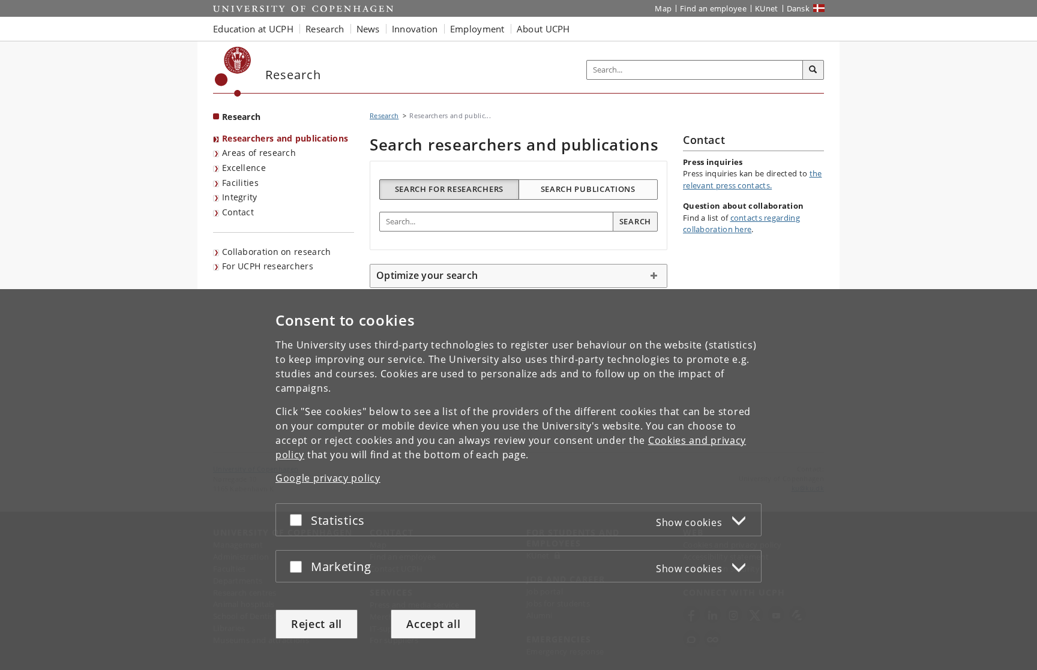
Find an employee (713, 8)
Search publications (588, 189)
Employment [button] (477, 29)
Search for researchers (449, 189)
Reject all (316, 624)
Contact (238, 212)
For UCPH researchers (267, 266)
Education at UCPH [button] (253, 29)
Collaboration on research (276, 251)
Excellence (244, 167)
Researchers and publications (285, 138)
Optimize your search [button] (427, 275)
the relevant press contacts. (752, 179)
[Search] (813, 70)
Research (241, 116)
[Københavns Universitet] (233, 72)
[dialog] (518, 479)
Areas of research (259, 152)
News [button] (368, 29)
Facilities (240, 182)
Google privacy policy (327, 478)
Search (635, 221)
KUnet (766, 8)
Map (663, 8)
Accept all (433, 624)
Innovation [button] (415, 29)
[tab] (518, 276)
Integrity (239, 197)
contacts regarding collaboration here (741, 223)
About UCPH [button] (543, 29)
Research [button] (324, 29)
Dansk (798, 8)
